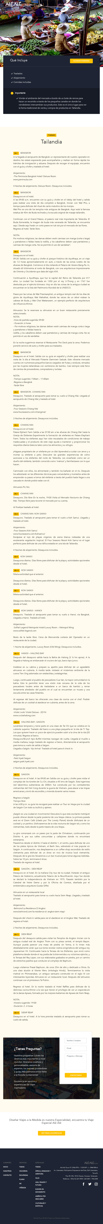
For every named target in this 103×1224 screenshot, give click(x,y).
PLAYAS (21, 1179)
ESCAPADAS (23, 1175)
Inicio (5, 1167)
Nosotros (7, 1171)
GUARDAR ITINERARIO (81, 61)
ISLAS (37, 1178)
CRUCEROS (23, 1171)
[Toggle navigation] (94, 3)
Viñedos (22, 1188)
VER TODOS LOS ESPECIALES (51, 1133)
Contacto (7, 1175)
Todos (21, 1167)
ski (20, 1184)
